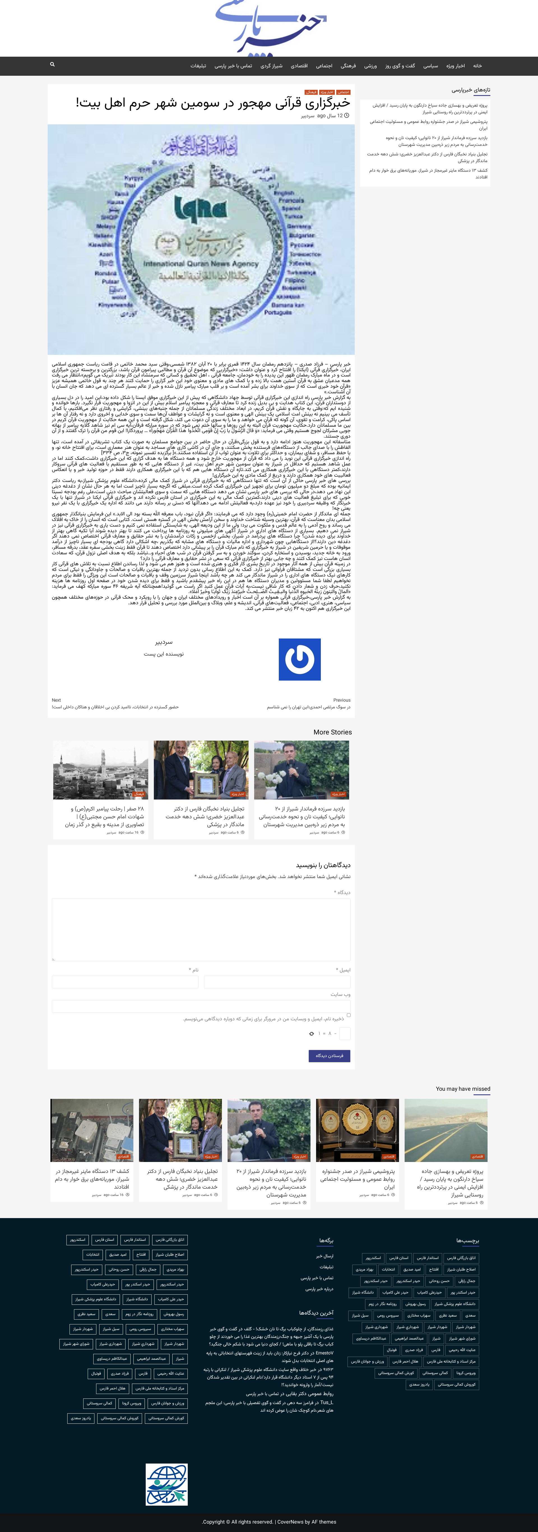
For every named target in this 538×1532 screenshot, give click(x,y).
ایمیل (343, 970)
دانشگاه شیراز (363, 1293)
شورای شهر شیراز (462, 1339)
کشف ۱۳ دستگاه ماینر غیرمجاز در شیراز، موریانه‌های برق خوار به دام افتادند (428, 174)
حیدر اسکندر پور (463, 1293)
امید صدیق (412, 1270)
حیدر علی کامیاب (395, 1293)
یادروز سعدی (419, 1385)
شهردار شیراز (437, 1327)
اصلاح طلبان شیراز (461, 1270)
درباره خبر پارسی (319, 1289)
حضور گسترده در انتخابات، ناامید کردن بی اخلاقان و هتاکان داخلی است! (115, 704)
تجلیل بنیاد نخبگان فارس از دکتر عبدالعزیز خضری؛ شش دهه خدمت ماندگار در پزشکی (205, 817)
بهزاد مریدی (364, 1270)
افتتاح (434, 1270)
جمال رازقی (467, 1281)
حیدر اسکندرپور (376, 1281)
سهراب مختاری (418, 1316)
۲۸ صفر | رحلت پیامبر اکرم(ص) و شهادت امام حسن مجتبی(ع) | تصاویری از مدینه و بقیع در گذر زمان (104, 817)
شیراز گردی (271, 66)
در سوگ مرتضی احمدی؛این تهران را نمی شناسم (309, 704)
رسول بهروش (415, 1304)
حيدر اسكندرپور (408, 1281)
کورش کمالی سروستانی (396, 1373)
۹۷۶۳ (328, 1369)
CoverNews (290, 1522)
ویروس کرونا (466, 1373)
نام (193, 970)
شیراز (436, 1339)
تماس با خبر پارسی (233, 66)
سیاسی (430, 66)
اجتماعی (324, 66)
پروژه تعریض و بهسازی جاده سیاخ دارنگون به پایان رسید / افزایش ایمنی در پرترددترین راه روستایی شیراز (430, 109)
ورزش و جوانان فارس (367, 1362)
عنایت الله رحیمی (462, 1350)
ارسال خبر (324, 1256)
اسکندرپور (373, 1258)
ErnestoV (324, 1353)
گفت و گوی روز (400, 66)
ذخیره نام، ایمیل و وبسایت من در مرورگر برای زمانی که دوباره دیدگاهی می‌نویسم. (263, 1019)
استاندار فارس (428, 1258)
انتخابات (388, 1270)
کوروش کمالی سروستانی (457, 1385)
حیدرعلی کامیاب (429, 1293)
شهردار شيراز (466, 1327)
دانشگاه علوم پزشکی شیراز (455, 1304)
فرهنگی (348, 66)
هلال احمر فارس (405, 1362)
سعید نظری (448, 1316)
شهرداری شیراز (376, 1327)
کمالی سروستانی (435, 1373)
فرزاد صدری (414, 1350)
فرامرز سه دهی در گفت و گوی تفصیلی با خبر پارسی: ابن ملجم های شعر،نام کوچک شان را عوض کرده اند (269, 1407)
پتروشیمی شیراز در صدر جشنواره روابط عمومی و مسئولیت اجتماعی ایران (429, 125)
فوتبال (391, 1350)
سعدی (470, 1316)
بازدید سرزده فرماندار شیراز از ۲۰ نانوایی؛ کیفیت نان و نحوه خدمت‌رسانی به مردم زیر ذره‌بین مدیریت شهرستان (302, 817)
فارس (436, 1350)
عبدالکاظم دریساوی (371, 1339)
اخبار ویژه (455, 66)
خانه (477, 66)
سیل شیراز (360, 1316)
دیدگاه (342, 893)
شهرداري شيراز (407, 1327)
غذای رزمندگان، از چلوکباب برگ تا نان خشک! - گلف (288, 1329)
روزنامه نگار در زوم (383, 1304)
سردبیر (307, 116)
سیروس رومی (388, 1316)
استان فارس (398, 1258)
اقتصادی (299, 66)
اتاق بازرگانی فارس (461, 1258)
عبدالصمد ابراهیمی (409, 1339)
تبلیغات (198, 66)
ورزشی (370, 66)
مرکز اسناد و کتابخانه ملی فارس (451, 1362)
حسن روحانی (439, 1281)
